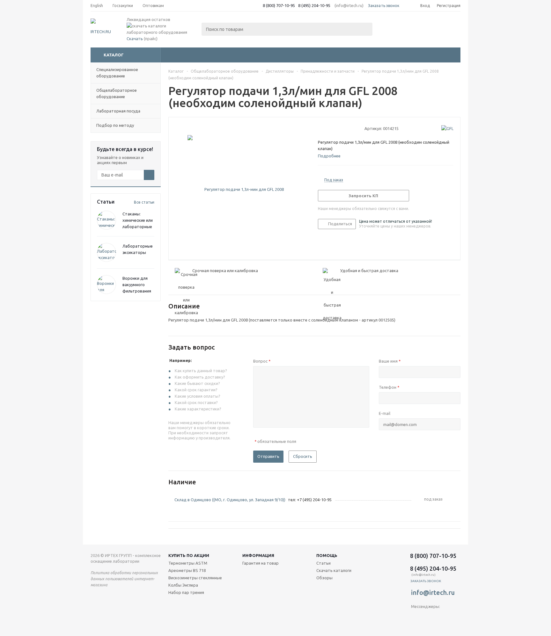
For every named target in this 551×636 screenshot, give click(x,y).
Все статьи (144, 202)
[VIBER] (429, 617)
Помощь (326, 555)
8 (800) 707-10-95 (279, 5)
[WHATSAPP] (442, 617)
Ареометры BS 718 (187, 570)
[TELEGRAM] (416, 617)
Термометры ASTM (187, 563)
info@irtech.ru (433, 592)
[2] (327, 128)
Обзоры (324, 577)
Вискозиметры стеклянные (195, 577)
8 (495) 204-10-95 (314, 5)
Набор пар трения (186, 592)
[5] (345, 128)
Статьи (323, 563)
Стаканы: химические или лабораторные (137, 220)
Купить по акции (188, 555)
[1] (321, 128)
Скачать (135, 38)
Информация (258, 555)
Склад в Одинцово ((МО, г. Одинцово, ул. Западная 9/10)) (229, 499)
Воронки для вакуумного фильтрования (136, 284)
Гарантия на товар (260, 563)
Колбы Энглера (183, 585)
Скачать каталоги (333, 570)
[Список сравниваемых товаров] (390, 27)
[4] (339, 128)
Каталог (114, 55)
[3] (333, 128)
